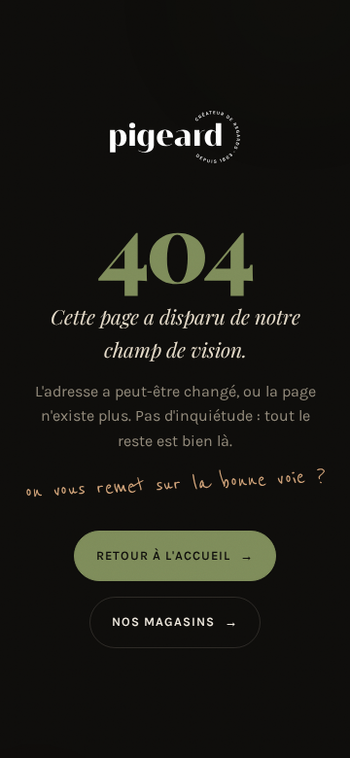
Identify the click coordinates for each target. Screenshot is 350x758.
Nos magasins (175, 621)
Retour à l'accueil (175, 555)
